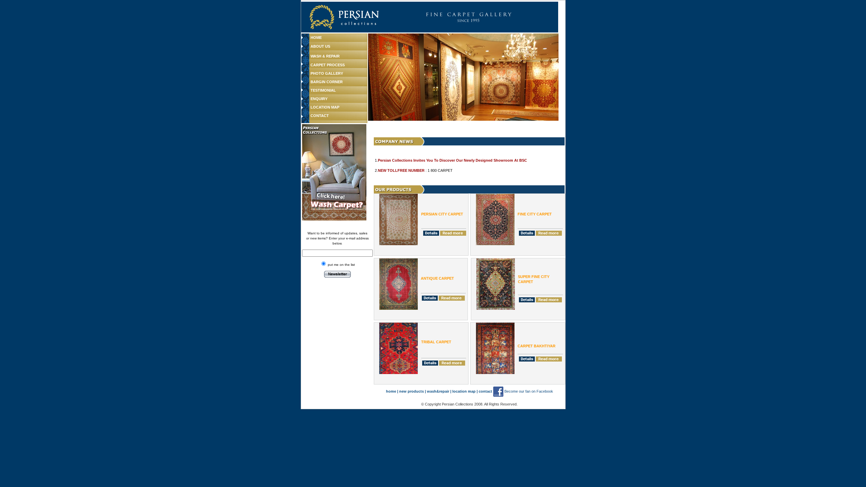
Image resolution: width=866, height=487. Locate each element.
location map (464, 391)
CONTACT (320, 116)
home (391, 391)
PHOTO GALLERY (327, 73)
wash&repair (438, 391)
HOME (316, 38)
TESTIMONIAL (323, 90)
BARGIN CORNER (327, 82)
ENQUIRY (319, 99)
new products (411, 391)
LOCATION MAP (325, 107)
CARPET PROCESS (328, 65)
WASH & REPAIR (325, 56)
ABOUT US (320, 46)
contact (485, 391)
